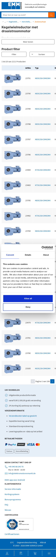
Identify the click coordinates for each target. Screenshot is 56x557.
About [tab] (46, 255)
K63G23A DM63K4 (42, 368)
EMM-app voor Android (15, 480)
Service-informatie (13, 489)
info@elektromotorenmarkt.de (22, 473)
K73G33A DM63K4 (42, 170)
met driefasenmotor (29, 21)
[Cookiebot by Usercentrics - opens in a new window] (41, 247)
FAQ (6, 504)
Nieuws (8, 510)
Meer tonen (28, 41)
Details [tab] (28, 255)
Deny (28, 307)
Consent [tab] (10, 255)
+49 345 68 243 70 (15, 466)
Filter (14, 54)
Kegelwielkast (14, 21)
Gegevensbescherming (27, 542)
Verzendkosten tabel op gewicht (23, 415)
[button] (7, 553)
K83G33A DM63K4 (42, 78)
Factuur (9, 451)
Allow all (28, 298)
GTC (12, 542)
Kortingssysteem (12, 494)
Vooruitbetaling (22, 451)
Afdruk (43, 542)
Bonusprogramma (13, 499)
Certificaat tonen (12, 534)
